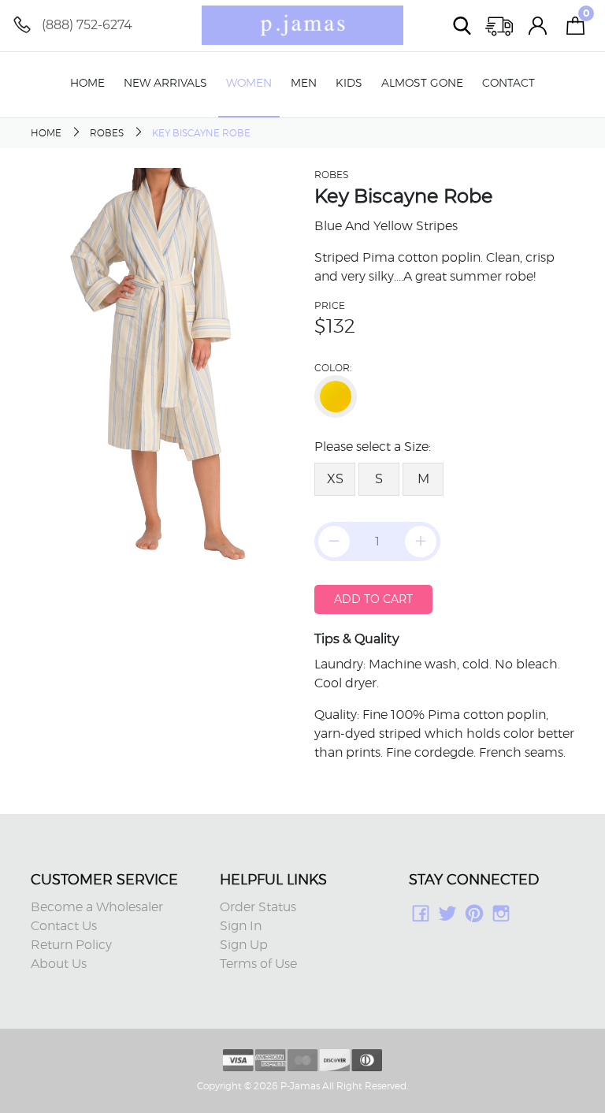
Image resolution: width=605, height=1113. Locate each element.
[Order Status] (500, 25)
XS (335, 478)
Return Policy (71, 945)
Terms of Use (258, 964)
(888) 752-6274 (87, 24)
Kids (349, 83)
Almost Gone (422, 83)
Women (249, 83)
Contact (508, 83)
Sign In (241, 926)
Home (87, 83)
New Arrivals (165, 83)
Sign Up (244, 945)
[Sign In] (538, 25)
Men (304, 83)
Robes (107, 133)
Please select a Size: (372, 447)
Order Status (258, 907)
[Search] (462, 25)
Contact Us (64, 926)
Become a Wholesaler (97, 907)
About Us (59, 964)
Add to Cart (373, 599)
